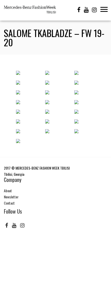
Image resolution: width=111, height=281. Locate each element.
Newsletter (11, 196)
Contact (9, 203)
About (8, 190)
